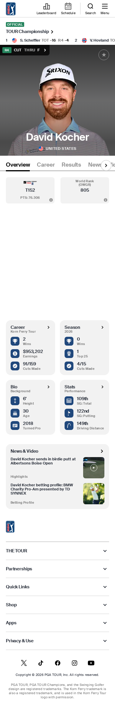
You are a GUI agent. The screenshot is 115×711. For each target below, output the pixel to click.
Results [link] (71, 165)
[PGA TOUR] (10, 527)
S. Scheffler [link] (30, 40)
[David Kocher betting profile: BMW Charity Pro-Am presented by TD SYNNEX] (93, 493)
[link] (11, 8)
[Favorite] (103, 55)
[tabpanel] (57, 340)
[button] (30, 190)
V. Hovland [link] (99, 40)
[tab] (18, 166)
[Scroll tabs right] (106, 165)
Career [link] (46, 165)
